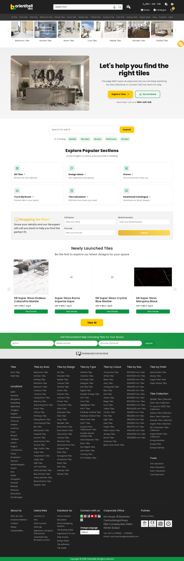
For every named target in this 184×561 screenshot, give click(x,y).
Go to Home (149, 94)
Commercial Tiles (42, 423)
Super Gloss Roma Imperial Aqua (67, 299)
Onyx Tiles (62, 419)
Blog (155, 17)
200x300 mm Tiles (135, 423)
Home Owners (63, 516)
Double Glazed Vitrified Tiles (87, 434)
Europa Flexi (155, 444)
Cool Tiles (84, 401)
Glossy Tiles (155, 376)
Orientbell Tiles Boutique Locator (42, 538)
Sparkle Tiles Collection (161, 399)
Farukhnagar (16, 497)
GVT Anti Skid (40, 466)
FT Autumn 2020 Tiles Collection (160, 408)
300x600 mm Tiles (135, 383)
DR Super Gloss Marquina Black (146, 299)
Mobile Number (125, 217)
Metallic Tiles (63, 423)
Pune (13, 432)
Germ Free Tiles (87, 419)
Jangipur (15, 410)
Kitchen (125, 139)
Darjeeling (15, 402)
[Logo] (22, 6)
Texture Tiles (63, 383)
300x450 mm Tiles (135, 390)
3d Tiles (60, 372)
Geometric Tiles (64, 434)
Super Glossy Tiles (158, 383)
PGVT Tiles (85, 408)
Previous (9, 31)
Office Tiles (39, 412)
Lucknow (15, 428)
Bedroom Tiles (40, 386)
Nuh (12, 471)
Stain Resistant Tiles (89, 439)
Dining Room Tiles (42, 419)
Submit (144, 232)
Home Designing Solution (64, 525)
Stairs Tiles (39, 452)
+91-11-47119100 (114, 533)
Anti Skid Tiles (86, 386)
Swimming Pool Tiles (43, 405)
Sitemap (38, 527)
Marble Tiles (83, 17)
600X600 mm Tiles (136, 372)
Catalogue (161, 10)
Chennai (15, 421)
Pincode (68, 228)
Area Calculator (157, 467)
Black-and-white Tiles (114, 445)
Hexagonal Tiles (64, 455)
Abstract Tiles (63, 441)
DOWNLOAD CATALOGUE (94, 353)
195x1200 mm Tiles (135, 416)
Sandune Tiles (110, 441)
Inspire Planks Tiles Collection (158, 435)
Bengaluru (15, 399)
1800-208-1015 (144, 102)
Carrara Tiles (63, 437)
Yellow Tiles (109, 408)
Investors (162, 17)
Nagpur (14, 446)
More (171, 17)
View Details (31, 311)
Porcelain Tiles (87, 379)
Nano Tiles (85, 443)
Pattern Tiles (63, 394)
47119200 (128, 533)
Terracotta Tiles (111, 372)
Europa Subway (157, 447)
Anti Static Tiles (87, 450)
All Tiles (14, 17)
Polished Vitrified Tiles (90, 416)
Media (13, 527)
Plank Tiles (62, 463)
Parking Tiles (39, 379)
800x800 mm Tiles (135, 397)
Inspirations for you (66, 533)
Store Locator (40, 523)
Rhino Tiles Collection (160, 416)
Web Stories (62, 537)
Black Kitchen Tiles (42, 481)
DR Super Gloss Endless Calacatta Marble (30, 299)
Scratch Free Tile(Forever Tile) (88, 428)
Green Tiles (109, 397)
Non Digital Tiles (87, 447)
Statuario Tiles (63, 412)
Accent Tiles (39, 437)
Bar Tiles (37, 426)
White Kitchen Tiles (43, 470)
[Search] (120, 7)
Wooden (85, 139)
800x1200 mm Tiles (136, 401)
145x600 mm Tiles (135, 412)
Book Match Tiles (65, 430)
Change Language (89, 527)
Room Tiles (71, 17)
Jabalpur (15, 439)
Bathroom (111, 139)
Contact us (39, 516)
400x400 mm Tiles (136, 430)
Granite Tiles (63, 386)
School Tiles (39, 445)
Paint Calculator (157, 471)
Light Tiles (108, 419)
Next (175, 31)
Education (62, 519)
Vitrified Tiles (96, 17)
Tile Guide (61, 548)
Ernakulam (15, 457)
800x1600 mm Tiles (136, 405)
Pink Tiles (108, 416)
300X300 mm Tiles (135, 379)
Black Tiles (108, 379)
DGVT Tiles (85, 423)
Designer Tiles (86, 383)
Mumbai (14, 395)
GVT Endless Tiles (88, 457)
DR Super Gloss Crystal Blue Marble (111, 299)
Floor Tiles (23, 17)
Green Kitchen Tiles (43, 477)
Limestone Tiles (64, 459)
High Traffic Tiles (41, 448)
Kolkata (14, 424)
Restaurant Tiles (41, 430)
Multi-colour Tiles (112, 430)
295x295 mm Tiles (135, 419)
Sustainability (17, 530)
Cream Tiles (109, 412)
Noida (13, 475)
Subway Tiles (132, 17)
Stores (147, 10)
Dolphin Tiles (40, 485)
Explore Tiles (119, 94)
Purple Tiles (109, 426)
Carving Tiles (86, 454)
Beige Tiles (108, 401)
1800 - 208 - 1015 (153, 4)
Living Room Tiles (42, 397)
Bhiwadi (14, 486)
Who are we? (17, 516)
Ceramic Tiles (108, 17)
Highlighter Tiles (87, 405)
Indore (14, 442)
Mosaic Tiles (62, 474)
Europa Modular (157, 440)
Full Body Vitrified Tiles (90, 412)
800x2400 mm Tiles (136, 408)
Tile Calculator (157, 463)
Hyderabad (16, 417)
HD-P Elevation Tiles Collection (159, 429)
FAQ (36, 519)
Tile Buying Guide (65, 529)
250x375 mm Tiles (135, 426)
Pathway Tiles (40, 416)
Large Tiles (39, 459)
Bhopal (14, 435)
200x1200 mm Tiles (136, 394)
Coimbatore (16, 450)
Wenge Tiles (109, 434)
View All (91, 322)
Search (127, 129)
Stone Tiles (62, 390)
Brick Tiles (61, 452)
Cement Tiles (63, 397)
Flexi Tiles (120, 17)
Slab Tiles (38, 463)
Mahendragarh (18, 464)
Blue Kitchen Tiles (42, 474)
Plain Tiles (61, 416)
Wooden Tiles (63, 376)
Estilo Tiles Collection (160, 402)
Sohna (14, 468)
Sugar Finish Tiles (158, 379)
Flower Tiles (62, 401)
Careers (14, 523)
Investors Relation (19, 519)
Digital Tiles (85, 390)
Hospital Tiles (40, 434)
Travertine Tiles (64, 405)
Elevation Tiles (40, 383)
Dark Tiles (108, 423)
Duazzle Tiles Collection (161, 420)
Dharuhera (16, 493)
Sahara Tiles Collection (160, 413)
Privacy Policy (147, 516)
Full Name (69, 217)
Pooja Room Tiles (42, 455)
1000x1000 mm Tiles (136, 434)
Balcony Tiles (40, 401)
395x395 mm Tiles (135, 386)
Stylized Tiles (63, 448)
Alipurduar (15, 406)
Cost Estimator (157, 474)
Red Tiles (108, 394)
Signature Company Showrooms (43, 532)
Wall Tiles (34, 17)
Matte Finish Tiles (158, 372)
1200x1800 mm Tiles (136, 437)
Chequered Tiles (111, 386)
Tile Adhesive (63, 544)
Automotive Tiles (42, 441)
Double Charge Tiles (89, 394)
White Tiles (109, 376)
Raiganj (14, 413)
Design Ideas (145, 17)
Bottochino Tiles (64, 426)
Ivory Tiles (108, 405)
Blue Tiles (108, 390)
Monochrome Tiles (66, 445)
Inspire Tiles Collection (160, 423)
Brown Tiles (109, 437)
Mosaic (97, 139)
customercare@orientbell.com (124, 536)
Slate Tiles (62, 408)
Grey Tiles (108, 383)
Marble (72, 139)
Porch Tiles (39, 408)
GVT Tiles (84, 397)
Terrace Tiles (40, 394)
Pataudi (14, 482)
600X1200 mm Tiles (136, 376)
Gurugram (15, 479)
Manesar (15, 490)
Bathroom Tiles (46, 17)
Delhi (13, 392)
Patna (13, 453)
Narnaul (14, 461)
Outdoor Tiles (40, 390)
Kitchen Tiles (60, 17)
